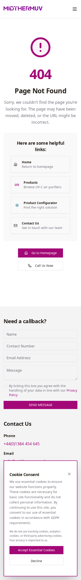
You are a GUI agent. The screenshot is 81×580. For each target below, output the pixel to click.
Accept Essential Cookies (36, 550)
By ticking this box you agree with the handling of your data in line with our (43, 390)
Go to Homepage (44, 253)
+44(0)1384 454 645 (22, 443)
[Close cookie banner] (69, 474)
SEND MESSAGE (40, 405)
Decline (36, 561)
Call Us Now (44, 265)
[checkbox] (5, 385)
